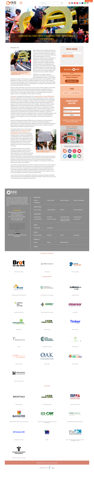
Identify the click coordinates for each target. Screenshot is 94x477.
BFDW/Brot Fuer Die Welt (19, 271)
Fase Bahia (49, 217)
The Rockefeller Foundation (47, 346)
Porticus (18, 346)
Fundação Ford (47, 271)
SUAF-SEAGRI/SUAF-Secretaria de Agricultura (75, 421)
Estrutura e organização (79, 200)
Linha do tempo (50, 200)
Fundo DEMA (37, 227)
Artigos (48, 242)
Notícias (36, 242)
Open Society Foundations (19, 381)
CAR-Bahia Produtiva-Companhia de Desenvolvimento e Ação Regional (47, 422)
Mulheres (62, 209)
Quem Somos (37, 197)
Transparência (37, 202)
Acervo (35, 232)
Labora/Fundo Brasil (75, 295)
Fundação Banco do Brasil (19, 439)
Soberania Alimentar (78, 209)
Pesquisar (68, 56)
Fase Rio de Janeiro (51, 219)
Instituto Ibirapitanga (19, 404)
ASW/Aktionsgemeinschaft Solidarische (19, 295)
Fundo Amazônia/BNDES (47, 404)
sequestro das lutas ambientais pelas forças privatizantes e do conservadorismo (21, 132)
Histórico (36, 200)
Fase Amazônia (37, 217)
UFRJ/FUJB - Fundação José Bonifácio (19, 457)
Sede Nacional (77, 219)
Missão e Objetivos (64, 200)
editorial (66, 93)
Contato (36, 246)
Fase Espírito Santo (64, 217)
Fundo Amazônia (47, 329)
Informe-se (36, 239)
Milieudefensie (18, 329)
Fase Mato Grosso (78, 217)
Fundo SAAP (50, 227)
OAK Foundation (47, 363)
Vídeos (62, 235)
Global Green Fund (75, 346)
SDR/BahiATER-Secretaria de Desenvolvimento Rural (19, 421)
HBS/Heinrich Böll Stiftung (18, 312)
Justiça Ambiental (75, 93)
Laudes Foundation (18, 363)
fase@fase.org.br (18, 219)
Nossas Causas (37, 206)
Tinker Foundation (75, 329)
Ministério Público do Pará (75, 404)
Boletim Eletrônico (64, 242)
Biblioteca (49, 235)
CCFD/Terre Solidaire (75, 271)
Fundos (35, 225)
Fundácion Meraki (75, 363)
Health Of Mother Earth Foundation (47, 312)
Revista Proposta (38, 235)
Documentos (76, 235)
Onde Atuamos (37, 214)
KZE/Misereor (75, 312)
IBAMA (47, 439)
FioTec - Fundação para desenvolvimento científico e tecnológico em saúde (75, 440)
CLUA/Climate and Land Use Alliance (47, 295)
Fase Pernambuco (38, 219)
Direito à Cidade (37, 209)
